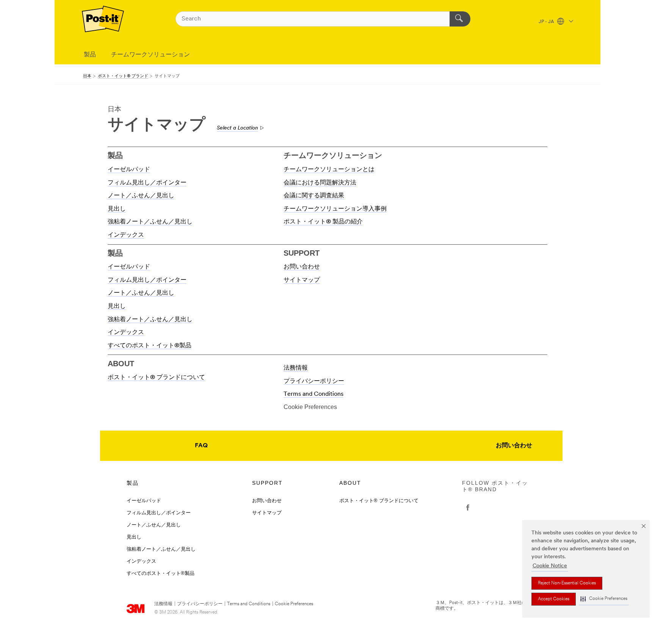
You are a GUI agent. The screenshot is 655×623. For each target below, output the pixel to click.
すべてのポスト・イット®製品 (149, 346)
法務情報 (296, 368)
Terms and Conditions (313, 394)
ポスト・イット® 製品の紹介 (323, 222)
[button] (604, 599)
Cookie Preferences (294, 604)
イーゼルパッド (129, 170)
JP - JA (547, 22)
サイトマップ (302, 280)
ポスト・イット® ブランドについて (156, 378)
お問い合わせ (302, 267)
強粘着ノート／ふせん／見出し (150, 222)
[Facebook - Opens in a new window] (467, 507)
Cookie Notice (550, 566)
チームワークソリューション (150, 55)
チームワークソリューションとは (329, 170)
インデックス (126, 235)
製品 (90, 55)
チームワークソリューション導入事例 (335, 209)
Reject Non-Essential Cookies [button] (567, 583)
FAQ (201, 446)
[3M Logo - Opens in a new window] (103, 19)
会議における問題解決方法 (320, 183)
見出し (117, 209)
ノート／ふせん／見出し (141, 196)
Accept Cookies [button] (553, 599)
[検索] (460, 19)
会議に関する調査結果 (314, 196)
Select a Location (237, 128)
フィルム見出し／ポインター (147, 183)
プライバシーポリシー (314, 381)
